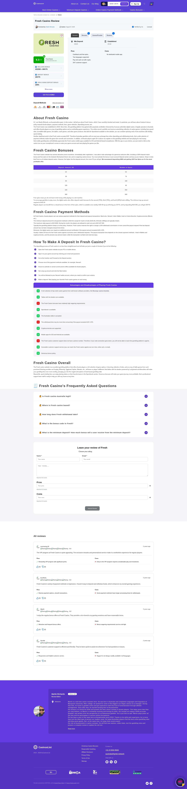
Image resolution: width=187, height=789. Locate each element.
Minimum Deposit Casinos (77, 10)
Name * (39, 456)
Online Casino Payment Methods (108, 10)
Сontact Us (85, 4)
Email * (84, 456)
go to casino (49, 95)
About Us (74, 4)
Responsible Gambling (88, 749)
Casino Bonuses (136, 10)
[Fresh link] (49, 43)
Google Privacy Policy (59, 783)
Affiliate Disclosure (87, 752)
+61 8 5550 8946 (112, 750)
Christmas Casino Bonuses (90, 746)
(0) (40, 567)
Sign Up (136, 4)
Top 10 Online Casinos (41, 15)
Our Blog (95, 4)
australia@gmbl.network (114, 754)
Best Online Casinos (50, 10)
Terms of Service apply (71, 783)
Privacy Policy (86, 755)
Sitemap (84, 761)
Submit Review (92, 508)
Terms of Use (86, 758)
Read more (71, 728)
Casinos (52, 15)
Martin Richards (50, 27)
